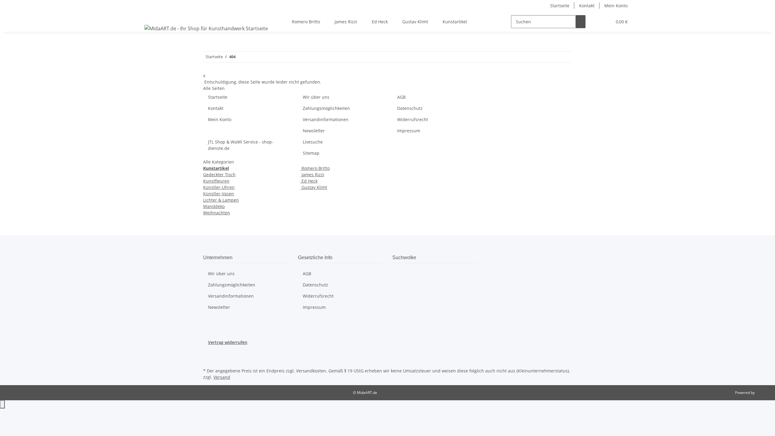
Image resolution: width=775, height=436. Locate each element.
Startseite (559, 5)
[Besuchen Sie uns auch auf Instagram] (208, 359)
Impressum (408, 131)
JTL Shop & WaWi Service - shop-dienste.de (240, 145)
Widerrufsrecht (412, 119)
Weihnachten (216, 213)
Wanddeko (214, 206)
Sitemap (311, 153)
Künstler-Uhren (219, 187)
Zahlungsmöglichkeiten (326, 108)
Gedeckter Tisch (219, 174)
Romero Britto (315, 168)
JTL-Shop (763, 392)
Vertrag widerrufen (227, 342)
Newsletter (314, 131)
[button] (595, 21)
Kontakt (587, 5)
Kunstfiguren (216, 181)
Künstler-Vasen (218, 194)
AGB (401, 97)
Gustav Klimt (313, 187)
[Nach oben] (2, 404)
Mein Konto (616, 5)
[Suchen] (580, 21)
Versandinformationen (325, 119)
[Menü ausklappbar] (150, 16)
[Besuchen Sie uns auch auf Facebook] (208, 352)
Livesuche (313, 142)
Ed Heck (309, 181)
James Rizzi (312, 174)
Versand (221, 377)
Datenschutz (410, 108)
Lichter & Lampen (221, 200)
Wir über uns (316, 97)
